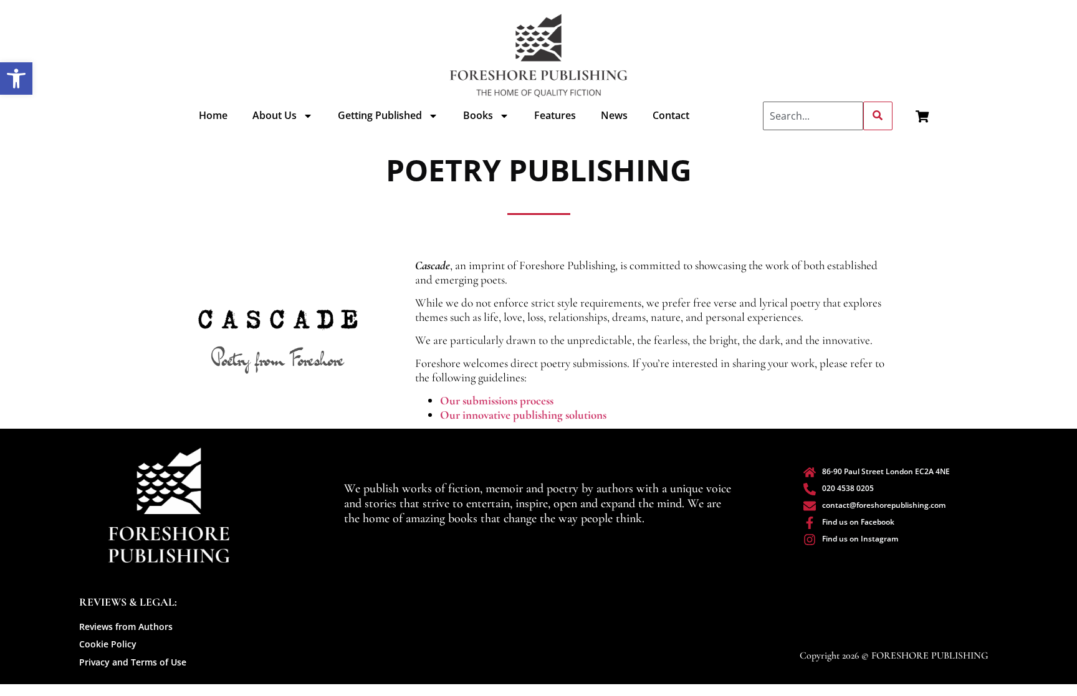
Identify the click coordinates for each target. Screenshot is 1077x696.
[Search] (878, 116)
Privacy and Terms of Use (132, 662)
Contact (671, 115)
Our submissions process (496, 400)
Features (555, 115)
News (614, 115)
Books (478, 115)
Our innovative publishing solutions (523, 415)
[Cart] (922, 116)
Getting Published (380, 115)
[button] (16, 78)
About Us (274, 115)
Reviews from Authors (126, 626)
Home (213, 115)
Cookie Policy (107, 644)
